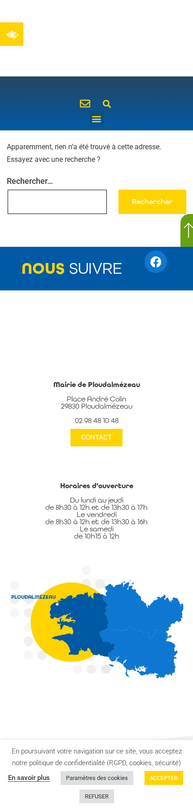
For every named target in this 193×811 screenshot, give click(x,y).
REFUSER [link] (97, 796)
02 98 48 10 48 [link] (96, 420)
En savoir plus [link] (29, 778)
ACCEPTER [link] (164, 778)
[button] (106, 103)
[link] (11, 34)
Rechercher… (30, 181)
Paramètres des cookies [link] (97, 778)
